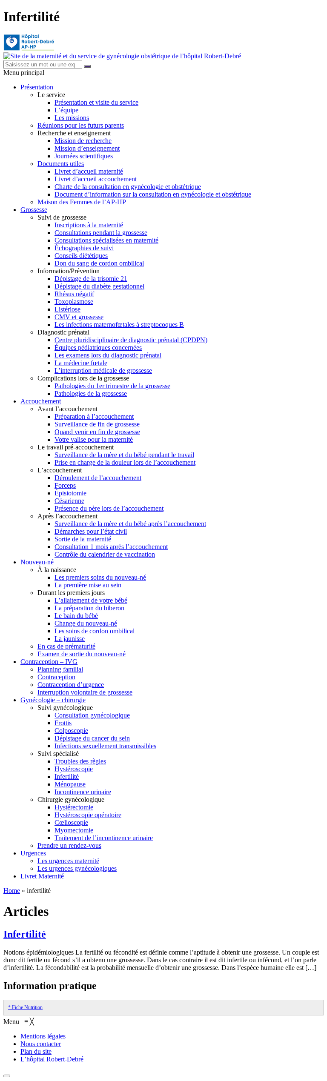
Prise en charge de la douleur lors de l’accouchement (124, 462)
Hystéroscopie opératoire (87, 814)
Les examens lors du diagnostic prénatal (107, 355)
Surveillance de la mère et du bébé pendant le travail (124, 454)
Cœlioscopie (71, 822)
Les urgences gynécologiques (77, 868)
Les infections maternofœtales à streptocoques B (119, 324)
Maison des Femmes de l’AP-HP (81, 202)
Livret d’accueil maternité (88, 171)
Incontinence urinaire (82, 791)
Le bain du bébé (76, 615)
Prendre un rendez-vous (69, 845)
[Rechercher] (87, 66)
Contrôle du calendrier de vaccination (104, 554)
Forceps (65, 485)
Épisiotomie (70, 493)
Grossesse (33, 209)
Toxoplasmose (73, 301)
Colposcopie (71, 730)
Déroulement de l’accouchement (97, 477)
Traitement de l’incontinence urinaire (103, 837)
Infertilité (66, 776)
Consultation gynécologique (92, 715)
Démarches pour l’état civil (90, 531)
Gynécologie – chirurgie (53, 700)
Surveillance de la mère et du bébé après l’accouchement (130, 523)
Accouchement (40, 401)
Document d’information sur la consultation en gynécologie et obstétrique (152, 194)
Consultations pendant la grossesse (100, 232)
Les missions (71, 117)
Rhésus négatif (74, 293)
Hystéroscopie (73, 768)
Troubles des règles (80, 761)
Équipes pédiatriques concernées (98, 347)
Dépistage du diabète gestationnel (99, 286)
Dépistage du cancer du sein (92, 738)
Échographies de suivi (84, 248)
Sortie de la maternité (82, 539)
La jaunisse (69, 638)
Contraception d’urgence (70, 684)
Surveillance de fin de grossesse (97, 424)
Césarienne (69, 500)
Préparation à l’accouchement (94, 416)
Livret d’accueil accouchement (95, 179)
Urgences (33, 853)
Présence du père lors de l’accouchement (109, 508)
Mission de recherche (83, 140)
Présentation (36, 87)
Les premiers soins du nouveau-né (100, 577)
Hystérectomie (73, 807)
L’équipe (66, 110)
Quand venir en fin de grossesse (97, 431)
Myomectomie (73, 830)
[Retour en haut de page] (6, 1076)
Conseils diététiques (81, 255)
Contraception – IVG (48, 661)
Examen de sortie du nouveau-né (81, 654)
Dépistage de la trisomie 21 (90, 278)
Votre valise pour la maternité (93, 439)
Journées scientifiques (83, 156)
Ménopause (70, 784)
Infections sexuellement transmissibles (105, 745)
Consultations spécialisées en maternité (106, 240)
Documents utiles (60, 163)
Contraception (56, 677)
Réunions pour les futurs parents (80, 125)
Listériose (67, 309)
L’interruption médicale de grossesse (103, 370)
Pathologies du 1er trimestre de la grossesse (112, 385)
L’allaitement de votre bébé (90, 600)
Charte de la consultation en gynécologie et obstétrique (127, 186)
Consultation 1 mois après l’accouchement (111, 546)
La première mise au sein (87, 585)
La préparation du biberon (89, 608)
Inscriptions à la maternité (88, 225)
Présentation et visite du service (96, 102)
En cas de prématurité (66, 646)
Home (11, 890)
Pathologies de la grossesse (90, 393)
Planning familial (60, 669)
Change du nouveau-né (85, 623)
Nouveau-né (37, 562)
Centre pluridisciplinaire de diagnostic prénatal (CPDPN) (130, 339)
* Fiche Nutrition (25, 1007)
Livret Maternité (42, 876)
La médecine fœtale (80, 362)
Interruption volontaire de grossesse (84, 692)
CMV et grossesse (78, 316)
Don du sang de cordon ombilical (99, 263)
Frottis (63, 722)
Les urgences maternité (68, 860)
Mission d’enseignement (87, 148)
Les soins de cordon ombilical (94, 631)
